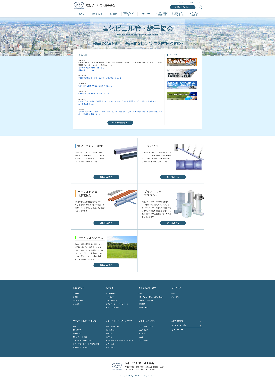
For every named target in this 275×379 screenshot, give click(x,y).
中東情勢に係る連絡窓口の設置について (93, 94)
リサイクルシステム (146, 326)
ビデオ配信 (110, 344)
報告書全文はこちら (86, 70)
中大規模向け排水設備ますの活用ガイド (120, 340)
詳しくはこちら (106, 177)
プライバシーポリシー (181, 325)
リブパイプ (110, 297)
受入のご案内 (143, 330)
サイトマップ (195, 2)
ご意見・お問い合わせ (182, 7)
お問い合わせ (177, 321)
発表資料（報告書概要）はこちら (91, 68)
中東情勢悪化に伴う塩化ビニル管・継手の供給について (99, 78)
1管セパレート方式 (80, 337)
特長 (140, 293)
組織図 (75, 297)
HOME (81, 14)
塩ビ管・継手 (110, 293)
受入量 (141, 337)
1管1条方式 (77, 330)
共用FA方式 (77, 333)
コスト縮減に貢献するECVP (83, 340)
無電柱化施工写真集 (80, 347)
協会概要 (76, 293)
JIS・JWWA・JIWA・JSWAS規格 (151, 297)
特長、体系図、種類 (113, 326)
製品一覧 (109, 333)
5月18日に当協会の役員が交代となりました (95, 86)
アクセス (181, 2)
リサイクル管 (143, 340)
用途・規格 (175, 297)
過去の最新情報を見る (120, 123)
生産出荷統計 (143, 307)
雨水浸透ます (110, 330)
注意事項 (142, 304)
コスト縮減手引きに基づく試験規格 (86, 344)
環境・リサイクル (112, 307)
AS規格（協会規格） (146, 300)
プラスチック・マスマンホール (117, 304)
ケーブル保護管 (111, 300)
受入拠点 (142, 333)
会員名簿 (76, 304)
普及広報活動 (78, 300)
